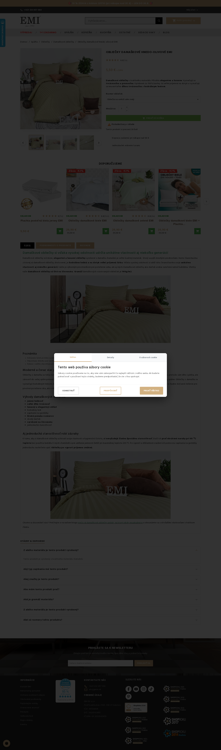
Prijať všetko (151, 390)
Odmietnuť (68, 390)
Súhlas (73, 357)
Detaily (110, 357)
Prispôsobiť (110, 390)
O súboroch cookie (148, 357)
